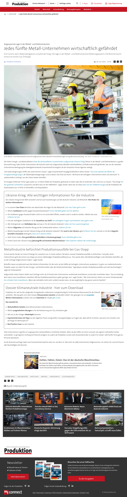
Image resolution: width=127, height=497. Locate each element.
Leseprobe (90, 295)
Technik (37, 9)
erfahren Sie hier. (14, 217)
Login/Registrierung (115, 3)
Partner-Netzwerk (39, 3)
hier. (77, 211)
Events (52, 3)
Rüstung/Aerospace (73, 9)
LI (29, 486)
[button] (8, 423)
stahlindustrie (22, 377)
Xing (25, 486)
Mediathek (87, 9)
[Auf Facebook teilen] (115, 61)
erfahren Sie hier (90, 231)
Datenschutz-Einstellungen (71, 493)
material (44, 377)
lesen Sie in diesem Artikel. (42, 234)
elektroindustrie (68, 377)
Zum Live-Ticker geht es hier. (75, 207)
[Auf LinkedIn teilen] (121, 61)
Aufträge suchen (65, 3)
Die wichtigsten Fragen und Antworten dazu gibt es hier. (72, 220)
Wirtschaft (46, 9)
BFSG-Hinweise (57, 493)
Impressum (48, 493)
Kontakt (82, 493)
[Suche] (77, 3)
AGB (34, 493)
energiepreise (55, 377)
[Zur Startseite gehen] (20, 3)
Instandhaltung (58, 9)
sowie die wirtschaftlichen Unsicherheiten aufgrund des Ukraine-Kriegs (59, 162)
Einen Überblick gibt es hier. (72, 237)
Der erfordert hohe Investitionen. (16, 280)
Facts (87, 493)
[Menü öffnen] (7, 3)
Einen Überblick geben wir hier (61, 211)
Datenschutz (40, 493)
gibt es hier (56, 298)
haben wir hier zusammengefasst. (76, 224)
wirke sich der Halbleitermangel (93, 185)
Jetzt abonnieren (18, 476)
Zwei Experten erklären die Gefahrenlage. (81, 241)
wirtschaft (34, 377)
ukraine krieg (10, 377)
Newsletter (98, 3)
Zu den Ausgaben (86, 478)
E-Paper (85, 3)
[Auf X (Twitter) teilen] (118, 61)
